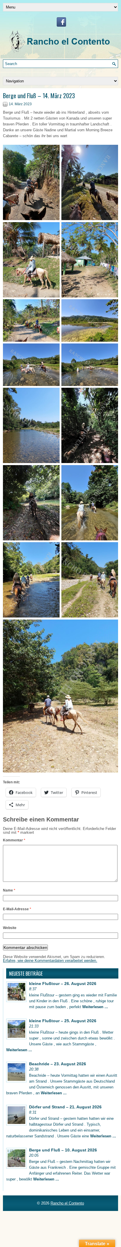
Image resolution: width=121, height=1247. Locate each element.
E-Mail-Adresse (17, 909)
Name (9, 890)
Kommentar (14, 840)
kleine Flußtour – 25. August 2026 (62, 1020)
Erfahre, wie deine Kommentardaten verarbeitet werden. (50, 960)
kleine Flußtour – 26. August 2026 (62, 983)
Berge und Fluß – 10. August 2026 (63, 1150)
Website (9, 928)
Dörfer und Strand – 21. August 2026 (65, 1107)
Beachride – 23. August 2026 (57, 1063)
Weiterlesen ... (95, 1007)
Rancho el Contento (67, 1203)
